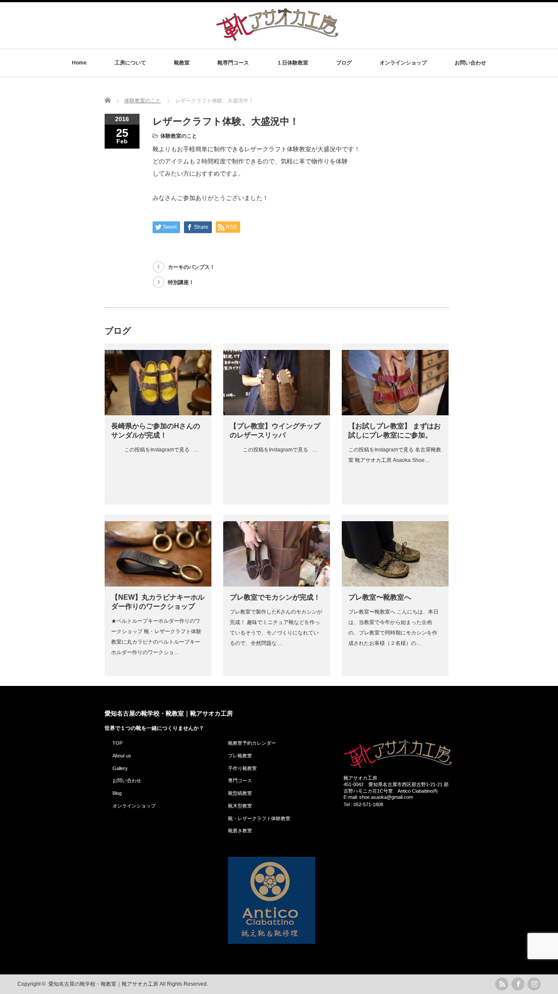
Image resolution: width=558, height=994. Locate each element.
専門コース (240, 780)
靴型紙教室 (240, 793)
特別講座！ (181, 282)
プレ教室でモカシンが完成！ (275, 597)
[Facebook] (517, 984)
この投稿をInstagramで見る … (155, 450)
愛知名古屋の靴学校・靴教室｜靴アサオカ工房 (169, 713)
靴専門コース (233, 63)
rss (501, 984)
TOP (117, 743)
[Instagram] (534, 984)
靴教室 (182, 63)
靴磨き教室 (240, 830)
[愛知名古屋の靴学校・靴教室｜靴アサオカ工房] (277, 40)
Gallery (120, 768)
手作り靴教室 (242, 768)
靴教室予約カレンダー (252, 743)
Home (79, 63)
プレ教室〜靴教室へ (379, 597)
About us (121, 755)
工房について (130, 63)
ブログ (344, 63)
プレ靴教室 (240, 755)
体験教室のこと (178, 136)
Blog (117, 793)
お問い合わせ (470, 63)
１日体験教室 (292, 63)
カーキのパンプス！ (191, 267)
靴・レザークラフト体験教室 (259, 818)
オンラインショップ (403, 63)
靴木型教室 (240, 805)
